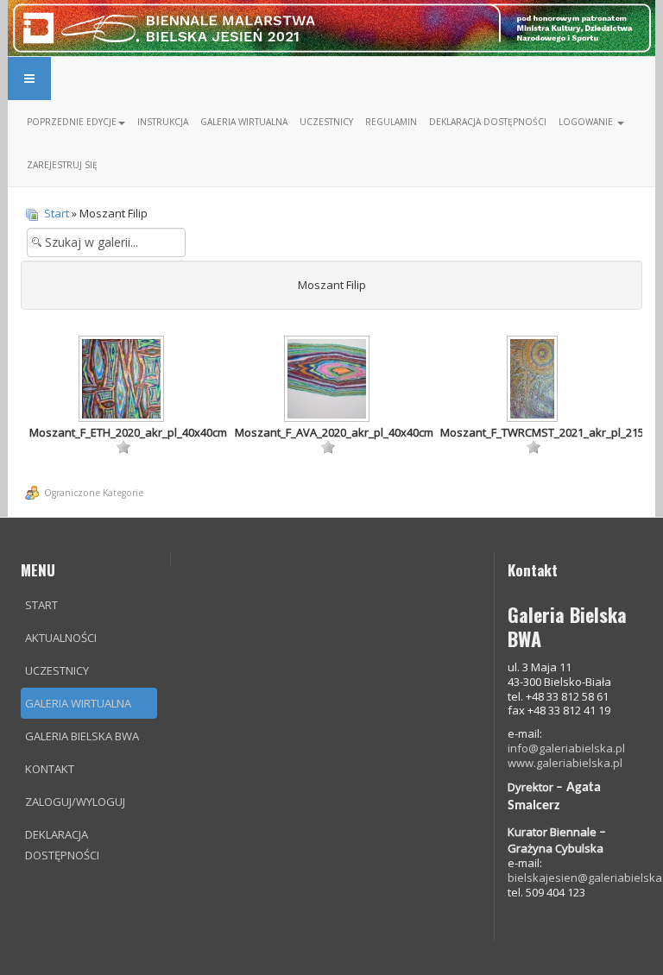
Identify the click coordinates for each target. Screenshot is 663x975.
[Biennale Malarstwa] (331, 27)
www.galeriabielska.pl (565, 763)
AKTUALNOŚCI (61, 637)
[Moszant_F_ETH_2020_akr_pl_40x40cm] (123, 380)
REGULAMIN (391, 122)
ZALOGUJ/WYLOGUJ (75, 801)
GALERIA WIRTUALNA (243, 122)
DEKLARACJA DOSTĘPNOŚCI (487, 122)
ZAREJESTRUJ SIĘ (62, 165)
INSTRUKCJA (162, 122)
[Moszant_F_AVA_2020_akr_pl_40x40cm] (329, 380)
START (41, 605)
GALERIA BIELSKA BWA (82, 736)
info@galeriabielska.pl (566, 748)
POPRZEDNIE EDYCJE (72, 122)
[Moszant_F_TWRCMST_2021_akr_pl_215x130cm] (533, 380)
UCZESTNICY (326, 122)
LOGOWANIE (587, 122)
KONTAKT (49, 769)
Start (56, 213)
